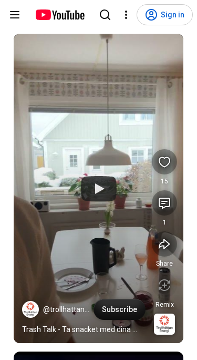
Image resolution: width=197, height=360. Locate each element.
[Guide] (14, 14)
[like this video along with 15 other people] (164, 161)
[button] (30, 309)
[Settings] (126, 14)
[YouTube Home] (59, 15)
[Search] (105, 14)
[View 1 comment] (164, 203)
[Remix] (164, 285)
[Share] (164, 244)
